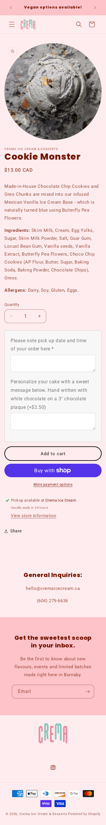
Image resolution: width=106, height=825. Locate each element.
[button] (11, 24)
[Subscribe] (87, 692)
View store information (33, 515)
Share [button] (16, 531)
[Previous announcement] (10, 7)
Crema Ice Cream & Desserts (43, 814)
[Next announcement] (95, 7)
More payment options (53, 484)
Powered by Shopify (84, 814)
